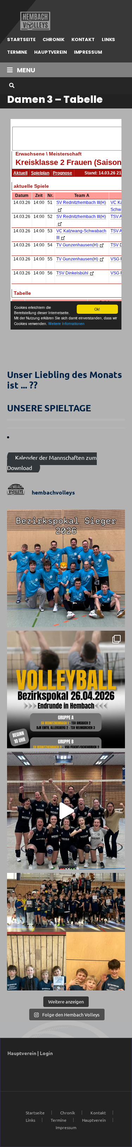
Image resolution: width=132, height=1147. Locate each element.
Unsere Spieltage (49, 407)
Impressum (88, 52)
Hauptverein (50, 52)
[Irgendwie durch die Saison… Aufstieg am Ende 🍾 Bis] (66, 810)
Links (108, 39)
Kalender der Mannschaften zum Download (52, 462)
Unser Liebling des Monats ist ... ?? (64, 380)
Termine (17, 52)
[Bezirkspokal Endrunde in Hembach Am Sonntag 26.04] (66, 689)
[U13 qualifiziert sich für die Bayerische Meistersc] (66, 931)
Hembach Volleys (34, 21)
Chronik (53, 39)
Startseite (21, 39)
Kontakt (83, 39)
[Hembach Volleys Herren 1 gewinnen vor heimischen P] (66, 568)
